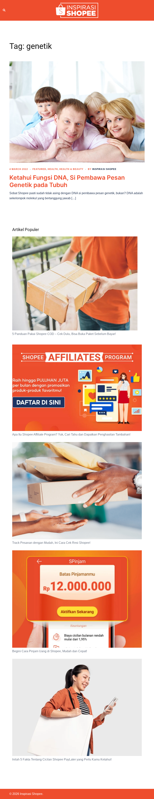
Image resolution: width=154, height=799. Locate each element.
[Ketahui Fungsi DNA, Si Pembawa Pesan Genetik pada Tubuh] (77, 111)
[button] (4, 10)
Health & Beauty (71, 169)
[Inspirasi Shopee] (77, 10)
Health (53, 169)
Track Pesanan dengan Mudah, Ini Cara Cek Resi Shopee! (51, 542)
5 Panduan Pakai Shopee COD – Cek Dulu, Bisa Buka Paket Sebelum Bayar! (64, 334)
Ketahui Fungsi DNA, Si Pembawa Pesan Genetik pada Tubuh (67, 181)
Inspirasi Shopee (104, 169)
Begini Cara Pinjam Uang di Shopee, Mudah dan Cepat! (49, 651)
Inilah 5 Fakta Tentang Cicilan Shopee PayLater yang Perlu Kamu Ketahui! (62, 759)
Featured (39, 169)
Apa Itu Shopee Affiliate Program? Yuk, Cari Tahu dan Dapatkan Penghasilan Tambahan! (71, 434)
